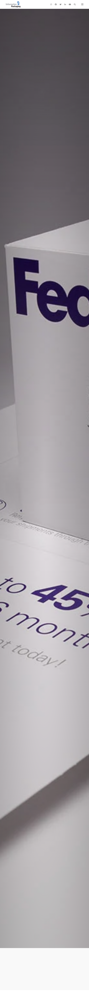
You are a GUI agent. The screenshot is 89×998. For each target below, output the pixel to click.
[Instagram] (51, 4)
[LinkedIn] (65, 4)
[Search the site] (74, 4)
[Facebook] (56, 4)
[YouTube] (70, 4)
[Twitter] (60, 4)
